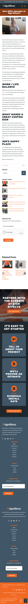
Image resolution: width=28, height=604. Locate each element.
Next (23, 165)
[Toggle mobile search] (22, 6)
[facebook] (2, 438)
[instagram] (10, 438)
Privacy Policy (5, 587)
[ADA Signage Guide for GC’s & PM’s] (21, 264)
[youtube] (7, 438)
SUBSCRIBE (8, 240)
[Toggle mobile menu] (25, 6)
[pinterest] (13, 438)
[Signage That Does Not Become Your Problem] (7, 264)
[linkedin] (5, 438)
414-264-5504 (20, 1)
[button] (3, 273)
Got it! (25, 600)
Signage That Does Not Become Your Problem (7, 274)
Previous (5, 165)
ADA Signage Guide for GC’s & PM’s (21, 272)
